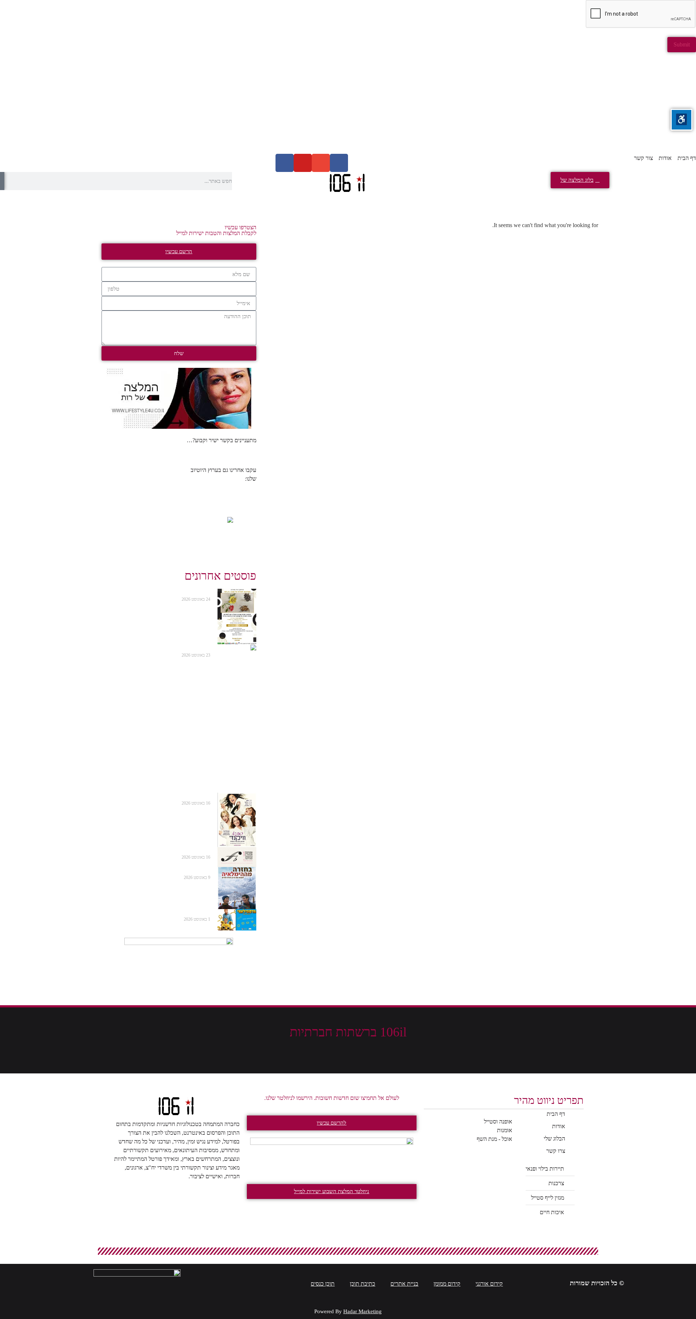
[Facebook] (339, 163)
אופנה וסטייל (297, 201)
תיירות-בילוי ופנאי (646, 201)
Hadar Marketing (362, 1311)
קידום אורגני (489, 1284)
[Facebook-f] (380, 1047)
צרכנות (558, 201)
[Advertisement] (478, 103)
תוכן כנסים (323, 1284)
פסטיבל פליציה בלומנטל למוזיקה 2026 (162, 850)
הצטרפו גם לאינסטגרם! (230, 449)
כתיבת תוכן (362, 1284)
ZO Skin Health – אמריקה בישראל (165, 648)
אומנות (214, 201)
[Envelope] (321, 163)
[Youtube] (303, 163)
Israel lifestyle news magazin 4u (219, 493)
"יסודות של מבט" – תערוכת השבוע (165, 592)
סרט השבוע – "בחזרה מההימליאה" (165, 870)
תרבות (139, 201)
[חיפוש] (2, 181)
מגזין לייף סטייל (473, 201)
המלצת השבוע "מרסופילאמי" (172, 912)
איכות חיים (384, 201)
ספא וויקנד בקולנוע (186, 796)
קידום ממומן (447, 1284)
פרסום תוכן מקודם (50, 201)
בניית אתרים (404, 1284)
